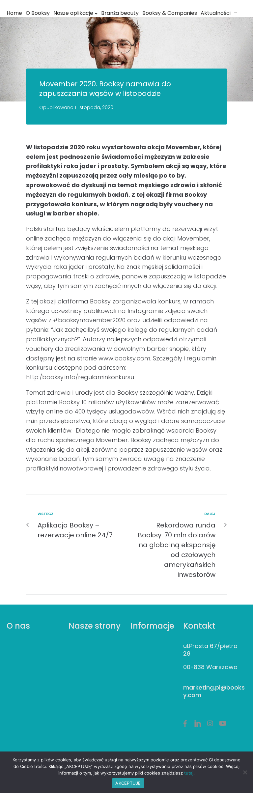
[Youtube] (222, 723)
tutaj (188, 773)
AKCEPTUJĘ (128, 783)
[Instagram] (210, 723)
